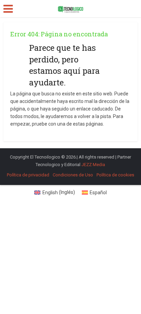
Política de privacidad (28, 174)
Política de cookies (115, 174)
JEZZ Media (93, 164)
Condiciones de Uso (73, 174)
